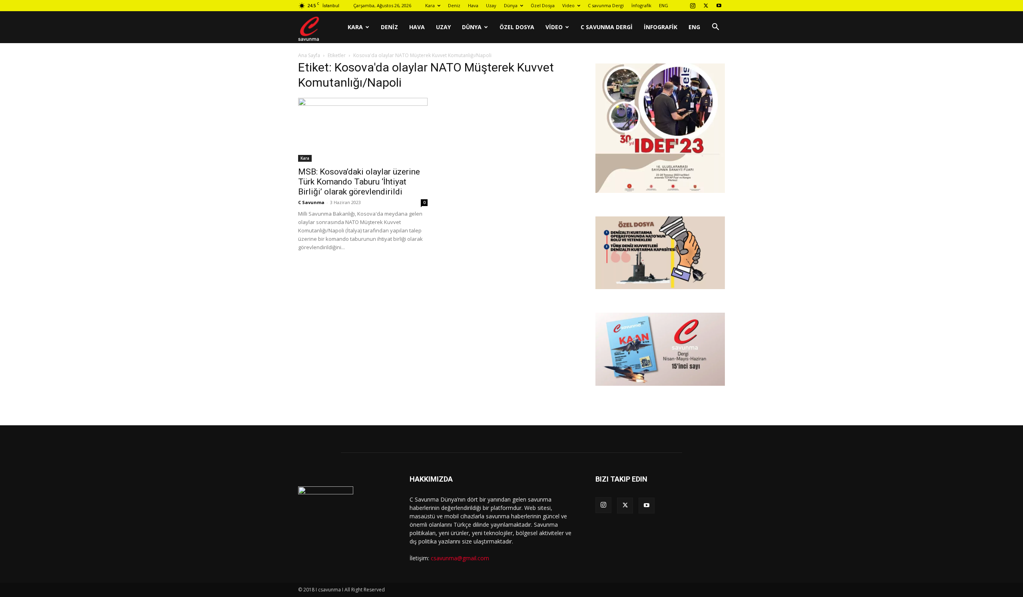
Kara (430, 5)
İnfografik (641, 5)
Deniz (454, 5)
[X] (706, 5)
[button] (715, 28)
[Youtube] (719, 5)
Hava (473, 5)
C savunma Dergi (606, 5)
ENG (663, 5)
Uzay (491, 5)
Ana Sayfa (309, 55)
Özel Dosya (543, 5)
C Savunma (311, 202)
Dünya (510, 5)
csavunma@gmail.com (460, 558)
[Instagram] (693, 5)
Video (568, 5)
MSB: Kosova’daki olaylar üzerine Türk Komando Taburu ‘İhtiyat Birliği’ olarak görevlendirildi (359, 181)
